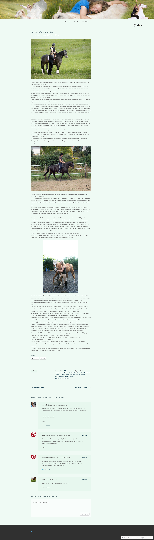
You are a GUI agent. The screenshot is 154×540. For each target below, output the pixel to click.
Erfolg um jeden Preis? (38, 387)
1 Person (48, 425)
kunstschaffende (47, 405)
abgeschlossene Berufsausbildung (64, 372)
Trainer (71, 376)
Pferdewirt (82, 374)
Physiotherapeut (59, 376)
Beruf (82, 372)
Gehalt (62, 374)
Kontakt (85, 21)
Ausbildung (77, 372)
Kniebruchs (43, 127)
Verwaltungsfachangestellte (62, 378)
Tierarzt (66, 376)
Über (74, 21)
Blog (66, 21)
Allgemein (67, 371)
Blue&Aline (56, 35)
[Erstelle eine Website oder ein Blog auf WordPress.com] (31, 531)
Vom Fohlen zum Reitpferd (82, 387)
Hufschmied (68, 374)
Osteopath (75, 374)
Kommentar (85, 514)
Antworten (84, 405)
